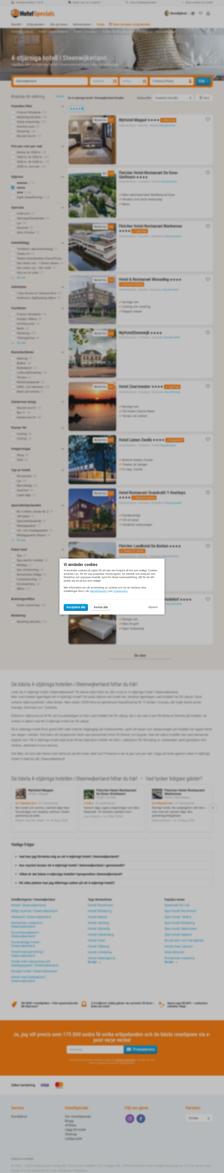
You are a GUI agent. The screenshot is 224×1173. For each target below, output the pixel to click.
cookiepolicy (120, 590)
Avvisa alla (101, 607)
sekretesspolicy (99, 590)
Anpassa (153, 607)
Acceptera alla (75, 607)
